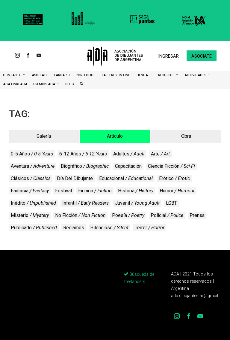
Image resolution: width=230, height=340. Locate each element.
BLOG (69, 84)
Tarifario (62, 75)
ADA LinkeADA (15, 84)
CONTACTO (12, 75)
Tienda (142, 75)
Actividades (195, 75)
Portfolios (85, 75)
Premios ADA (44, 84)
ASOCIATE (40, 75)
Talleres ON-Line (115, 75)
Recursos (166, 75)
